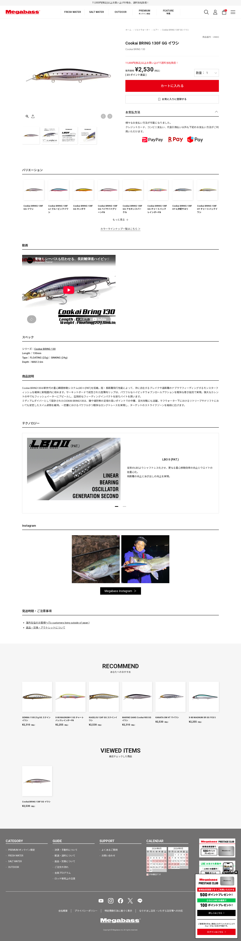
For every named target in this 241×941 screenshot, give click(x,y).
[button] (109, 116)
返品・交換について (65, 861)
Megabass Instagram (118, 591)
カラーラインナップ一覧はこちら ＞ (120, 228)
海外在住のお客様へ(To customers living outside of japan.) (58, 622)
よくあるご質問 (109, 850)
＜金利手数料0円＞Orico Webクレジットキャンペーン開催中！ (120, 2)
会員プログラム (63, 873)
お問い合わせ (108, 855)
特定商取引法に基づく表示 (118, 910)
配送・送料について (65, 855)
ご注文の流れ (61, 867)
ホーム (128, 30)
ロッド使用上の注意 (65, 878)
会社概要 (63, 910)
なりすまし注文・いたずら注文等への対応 (161, 910)
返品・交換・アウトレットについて (45, 627)
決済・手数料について (66, 850)
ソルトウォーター (142, 30)
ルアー (156, 30)
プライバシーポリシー (86, 910)
